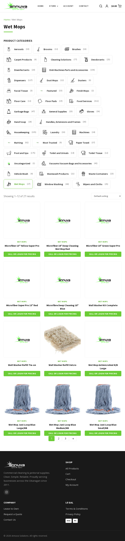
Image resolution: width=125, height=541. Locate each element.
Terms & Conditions (77, 508)
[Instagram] (6, 492)
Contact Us (10, 519)
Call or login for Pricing (22, 254)
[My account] (107, 6)
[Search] (100, 6)
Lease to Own (11, 508)
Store (52, 6)
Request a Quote (13, 514)
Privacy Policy (73, 514)
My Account (72, 484)
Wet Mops (22, 242)
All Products (72, 468)
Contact (84, 6)
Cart (68, 473)
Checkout (71, 479)
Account (68, 6)
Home (41, 6)
